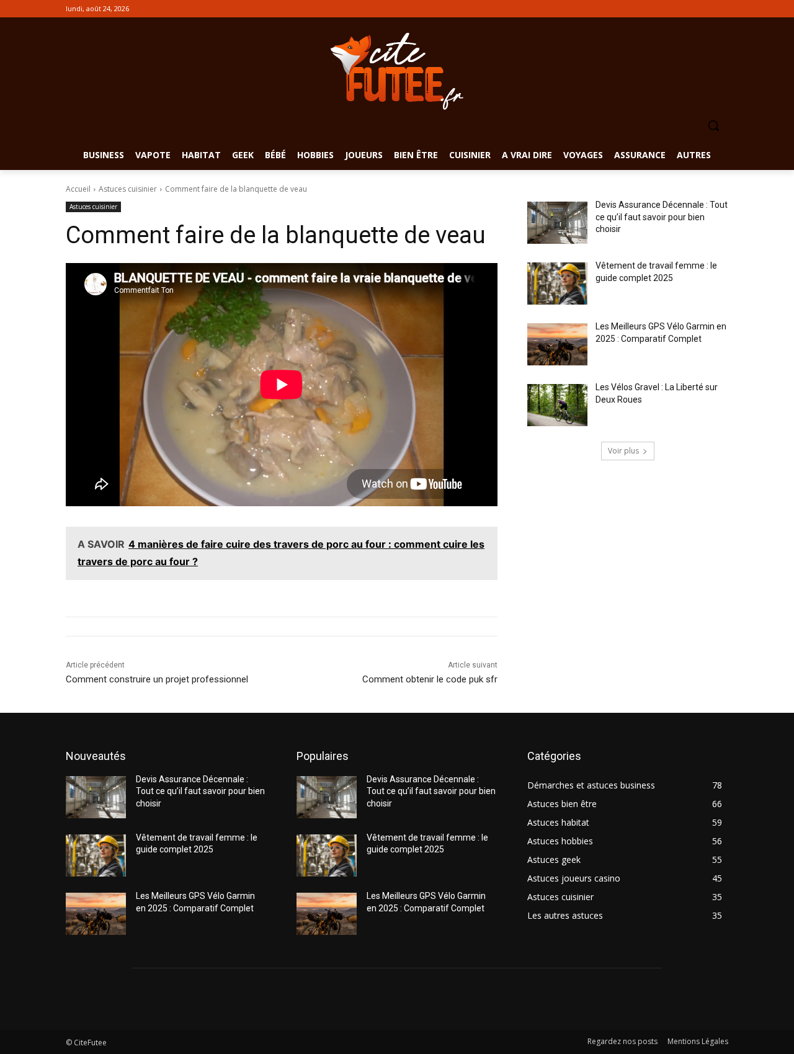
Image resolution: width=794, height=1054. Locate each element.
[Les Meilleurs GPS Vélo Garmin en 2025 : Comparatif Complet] (557, 344)
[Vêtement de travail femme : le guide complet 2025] (557, 283)
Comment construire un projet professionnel (157, 679)
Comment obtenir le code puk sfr (429, 679)
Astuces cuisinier (128, 189)
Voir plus (623, 450)
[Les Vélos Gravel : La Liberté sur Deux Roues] (557, 405)
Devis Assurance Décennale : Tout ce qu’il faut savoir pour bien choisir (662, 217)
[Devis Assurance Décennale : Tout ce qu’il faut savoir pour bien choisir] (557, 223)
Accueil (78, 189)
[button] (713, 125)
